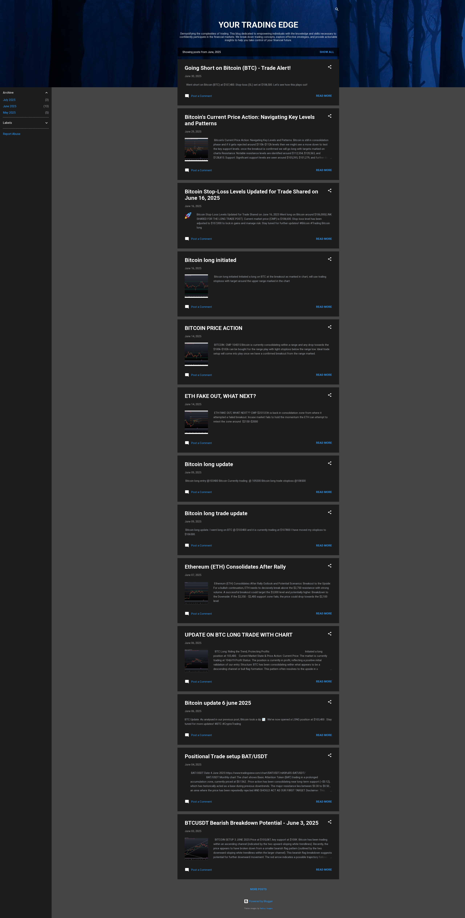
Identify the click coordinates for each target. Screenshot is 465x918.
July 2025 (9, 100)
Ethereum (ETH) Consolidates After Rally (235, 567)
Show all (327, 52)
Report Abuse (11, 134)
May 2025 (9, 112)
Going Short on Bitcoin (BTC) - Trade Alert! (238, 68)
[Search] (337, 9)
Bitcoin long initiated (210, 260)
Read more (324, 95)
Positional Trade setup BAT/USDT (226, 756)
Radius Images (266, 908)
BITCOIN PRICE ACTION (213, 328)
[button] (329, 67)
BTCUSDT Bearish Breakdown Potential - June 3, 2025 (251, 823)
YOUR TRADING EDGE (258, 25)
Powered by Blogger (260, 901)
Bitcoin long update (209, 464)
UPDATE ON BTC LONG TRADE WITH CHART (239, 635)
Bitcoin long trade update (216, 513)
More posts (258, 889)
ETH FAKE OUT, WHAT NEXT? (220, 396)
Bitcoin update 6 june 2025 (218, 703)
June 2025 (9, 106)
